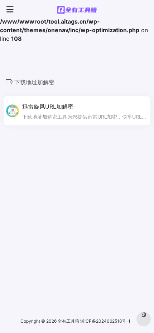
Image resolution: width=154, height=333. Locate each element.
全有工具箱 (68, 321)
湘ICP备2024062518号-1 (105, 321)
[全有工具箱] (77, 10)
